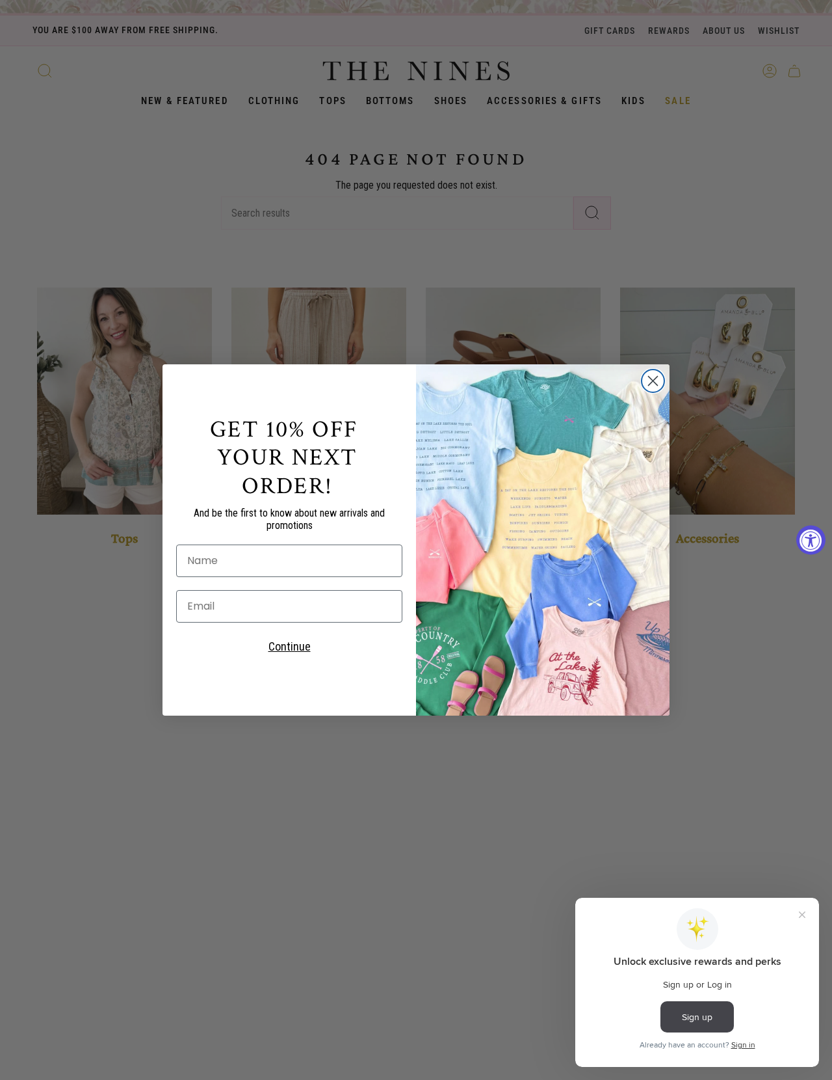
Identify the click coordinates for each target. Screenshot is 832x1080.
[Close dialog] (653, 381)
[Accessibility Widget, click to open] (811, 540)
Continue (289, 646)
